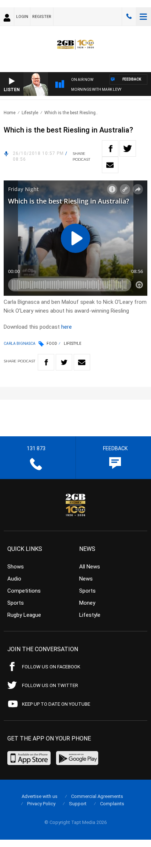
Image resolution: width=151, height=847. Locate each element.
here (66, 327)
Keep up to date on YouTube (56, 704)
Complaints (112, 803)
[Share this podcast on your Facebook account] (110, 148)
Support (77, 803)
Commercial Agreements (97, 796)
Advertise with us (40, 796)
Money (87, 603)
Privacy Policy (41, 803)
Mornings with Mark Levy (96, 89)
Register (41, 16)
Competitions (24, 590)
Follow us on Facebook (51, 666)
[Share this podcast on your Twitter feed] (127, 148)
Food (52, 344)
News (86, 578)
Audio (14, 578)
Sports (15, 603)
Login (22, 16)
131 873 (129, 16)
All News (89, 566)
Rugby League (24, 615)
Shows (15, 566)
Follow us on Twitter (50, 685)
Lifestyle (30, 112)
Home (9, 112)
